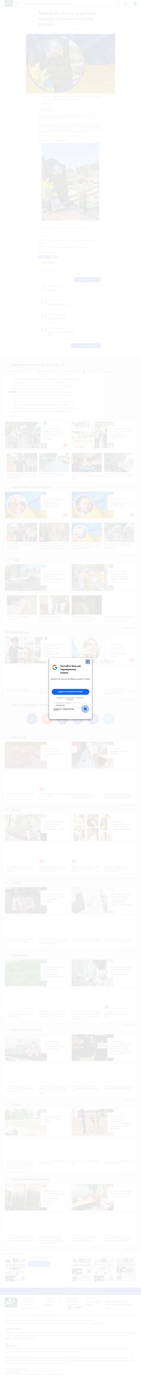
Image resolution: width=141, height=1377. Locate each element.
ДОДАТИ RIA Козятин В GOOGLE (70, 692)
